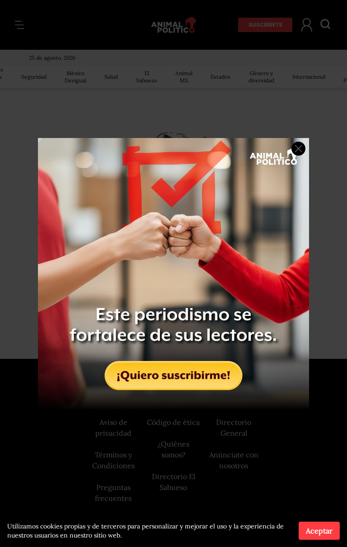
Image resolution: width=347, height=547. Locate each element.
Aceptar (319, 530)
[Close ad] (298, 149)
